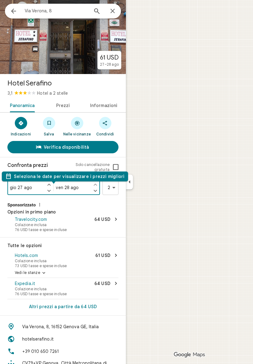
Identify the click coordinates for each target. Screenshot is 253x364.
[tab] (21, 104)
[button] (62, 225)
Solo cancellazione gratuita (93, 167)
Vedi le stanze (31, 273)
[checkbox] (115, 167)
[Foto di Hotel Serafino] (63, 37)
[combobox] (56, 10)
